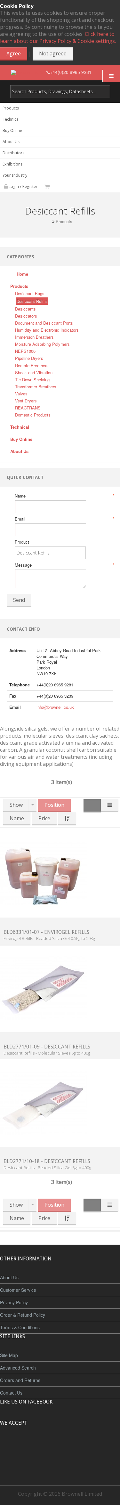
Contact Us (11, 1392)
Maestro (69, 1446)
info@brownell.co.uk (55, 707)
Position (54, 804)
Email (64, 519)
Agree (13, 53)
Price (44, 818)
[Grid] (92, 806)
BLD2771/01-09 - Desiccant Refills (47, 1047)
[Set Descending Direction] (67, 818)
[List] (109, 805)
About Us (9, 1277)
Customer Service (18, 1290)
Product (22, 542)
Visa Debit (89, 1446)
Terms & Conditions (20, 1327)
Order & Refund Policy (22, 1315)
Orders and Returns (20, 1380)
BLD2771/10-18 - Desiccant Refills (47, 1161)
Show (16, 804)
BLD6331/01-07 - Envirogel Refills (46, 932)
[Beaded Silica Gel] (43, 1103)
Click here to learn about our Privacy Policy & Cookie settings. (58, 37)
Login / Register (22, 186)
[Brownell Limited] (28, 72)
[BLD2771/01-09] (43, 988)
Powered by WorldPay (60, 1463)
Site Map (9, 1355)
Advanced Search (18, 1367)
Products (64, 221)
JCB (49, 1446)
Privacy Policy (14, 1302)
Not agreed (53, 53)
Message (64, 565)
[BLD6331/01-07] (43, 873)
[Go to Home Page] (48, 221)
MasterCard (31, 1446)
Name (64, 496)
